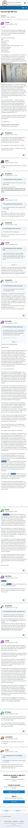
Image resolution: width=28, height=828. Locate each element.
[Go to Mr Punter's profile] (2, 713)
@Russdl (4, 461)
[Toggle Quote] (3, 179)
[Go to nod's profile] (2, 199)
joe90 (7, 161)
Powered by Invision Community (14, 825)
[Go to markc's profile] (2, 750)
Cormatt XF (14, 620)
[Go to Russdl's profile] (2, 510)
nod (6, 198)
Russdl (7, 509)
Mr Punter (8, 712)
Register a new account (14, 791)
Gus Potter (8, 321)
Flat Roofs (13, 17)
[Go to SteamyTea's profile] (2, 133)
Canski (4, 15)
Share (7, 810)
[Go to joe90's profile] (2, 161)
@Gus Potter (6, 514)
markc (7, 750)
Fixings (13, 697)
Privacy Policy (7, 821)
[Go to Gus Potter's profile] (2, 322)
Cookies (22, 821)
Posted (11, 24)
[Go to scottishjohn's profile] (2, 737)
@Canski (4, 580)
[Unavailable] (14, 72)
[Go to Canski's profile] (2, 23)
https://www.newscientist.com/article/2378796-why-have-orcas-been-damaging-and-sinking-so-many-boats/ (13, 190)
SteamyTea (8, 133)
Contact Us (15, 821)
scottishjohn (9, 737)
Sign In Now (14, 801)
